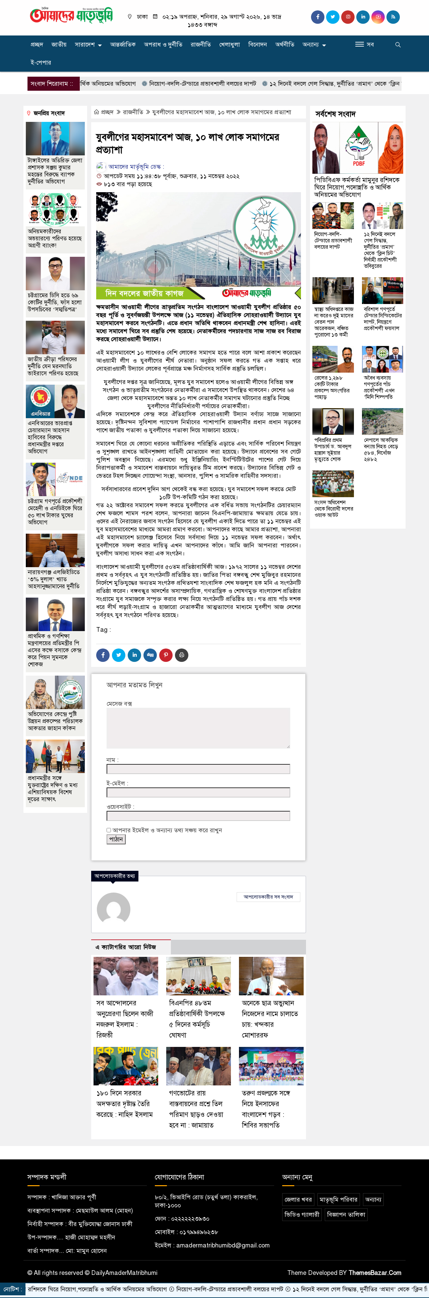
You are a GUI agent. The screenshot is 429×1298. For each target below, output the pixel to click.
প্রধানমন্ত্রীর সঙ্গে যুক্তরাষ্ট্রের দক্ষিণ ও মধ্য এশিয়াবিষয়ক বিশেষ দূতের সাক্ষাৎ (53, 789)
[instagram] (348, 17)
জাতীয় (59, 44)
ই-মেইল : (117, 783)
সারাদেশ (85, 44)
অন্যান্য (311, 44)
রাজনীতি (201, 44)
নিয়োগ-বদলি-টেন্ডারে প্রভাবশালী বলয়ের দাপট (168, 83)
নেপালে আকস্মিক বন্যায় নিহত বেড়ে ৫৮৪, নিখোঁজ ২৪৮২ (381, 450)
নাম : (113, 760)
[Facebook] (103, 655)
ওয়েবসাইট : (120, 807)
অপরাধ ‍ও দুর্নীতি (163, 44)
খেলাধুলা (229, 44)
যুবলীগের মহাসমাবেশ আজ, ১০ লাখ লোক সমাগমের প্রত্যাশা (221, 112)
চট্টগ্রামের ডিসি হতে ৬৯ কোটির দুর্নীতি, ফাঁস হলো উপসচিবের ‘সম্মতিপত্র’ (55, 302)
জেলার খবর (298, 1199)
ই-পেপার (41, 62)
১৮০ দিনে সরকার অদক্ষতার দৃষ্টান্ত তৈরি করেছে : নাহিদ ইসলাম (125, 1104)
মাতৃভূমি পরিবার (339, 1199)
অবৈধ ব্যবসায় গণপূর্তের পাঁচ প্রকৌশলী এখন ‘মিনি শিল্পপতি (379, 387)
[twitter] (333, 17)
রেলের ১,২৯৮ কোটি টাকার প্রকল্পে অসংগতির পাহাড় (332, 387)
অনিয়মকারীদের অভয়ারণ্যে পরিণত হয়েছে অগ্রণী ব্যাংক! (55, 238)
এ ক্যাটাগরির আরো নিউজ (126, 947)
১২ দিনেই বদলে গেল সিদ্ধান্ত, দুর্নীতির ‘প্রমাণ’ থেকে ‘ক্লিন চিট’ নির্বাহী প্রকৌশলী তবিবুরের (380, 250)
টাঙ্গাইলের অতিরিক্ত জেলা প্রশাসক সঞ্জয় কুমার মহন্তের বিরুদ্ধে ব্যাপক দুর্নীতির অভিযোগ (55, 171)
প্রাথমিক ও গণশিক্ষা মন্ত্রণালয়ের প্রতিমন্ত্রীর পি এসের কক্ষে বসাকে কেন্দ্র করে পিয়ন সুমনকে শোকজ (54, 650)
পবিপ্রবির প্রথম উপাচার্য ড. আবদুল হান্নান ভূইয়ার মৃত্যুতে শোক (333, 450)
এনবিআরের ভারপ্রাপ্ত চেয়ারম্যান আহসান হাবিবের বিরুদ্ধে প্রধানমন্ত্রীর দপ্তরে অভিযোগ (50, 437)
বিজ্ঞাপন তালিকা (346, 1214)
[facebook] (317, 17)
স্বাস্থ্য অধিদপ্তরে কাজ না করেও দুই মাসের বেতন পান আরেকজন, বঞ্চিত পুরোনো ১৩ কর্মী (334, 322)
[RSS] (393, 17)
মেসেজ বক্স (119, 703)
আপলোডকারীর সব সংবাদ (268, 897)
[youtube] (378, 17)
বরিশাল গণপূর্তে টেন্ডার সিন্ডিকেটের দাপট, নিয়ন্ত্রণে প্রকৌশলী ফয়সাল (383, 319)
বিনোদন (257, 44)
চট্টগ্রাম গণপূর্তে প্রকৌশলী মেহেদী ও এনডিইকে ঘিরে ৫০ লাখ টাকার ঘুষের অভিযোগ (55, 512)
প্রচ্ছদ (37, 44)
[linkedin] (363, 17)
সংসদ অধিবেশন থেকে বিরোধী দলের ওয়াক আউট (333, 509)
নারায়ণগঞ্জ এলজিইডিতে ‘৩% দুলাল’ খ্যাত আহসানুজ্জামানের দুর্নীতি (54, 579)
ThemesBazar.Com (375, 1273)
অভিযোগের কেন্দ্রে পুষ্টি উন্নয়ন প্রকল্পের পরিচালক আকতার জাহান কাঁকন (55, 721)
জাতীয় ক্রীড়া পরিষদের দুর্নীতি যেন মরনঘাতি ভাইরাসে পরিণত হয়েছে (53, 366)
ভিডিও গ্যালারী (302, 1214)
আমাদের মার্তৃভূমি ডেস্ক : (135, 166)
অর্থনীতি (284, 44)
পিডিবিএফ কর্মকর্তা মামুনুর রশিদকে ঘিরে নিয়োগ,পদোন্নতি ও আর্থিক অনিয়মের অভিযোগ (357, 187)
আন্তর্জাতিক (123, 44)
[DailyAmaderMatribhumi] (71, 14)
